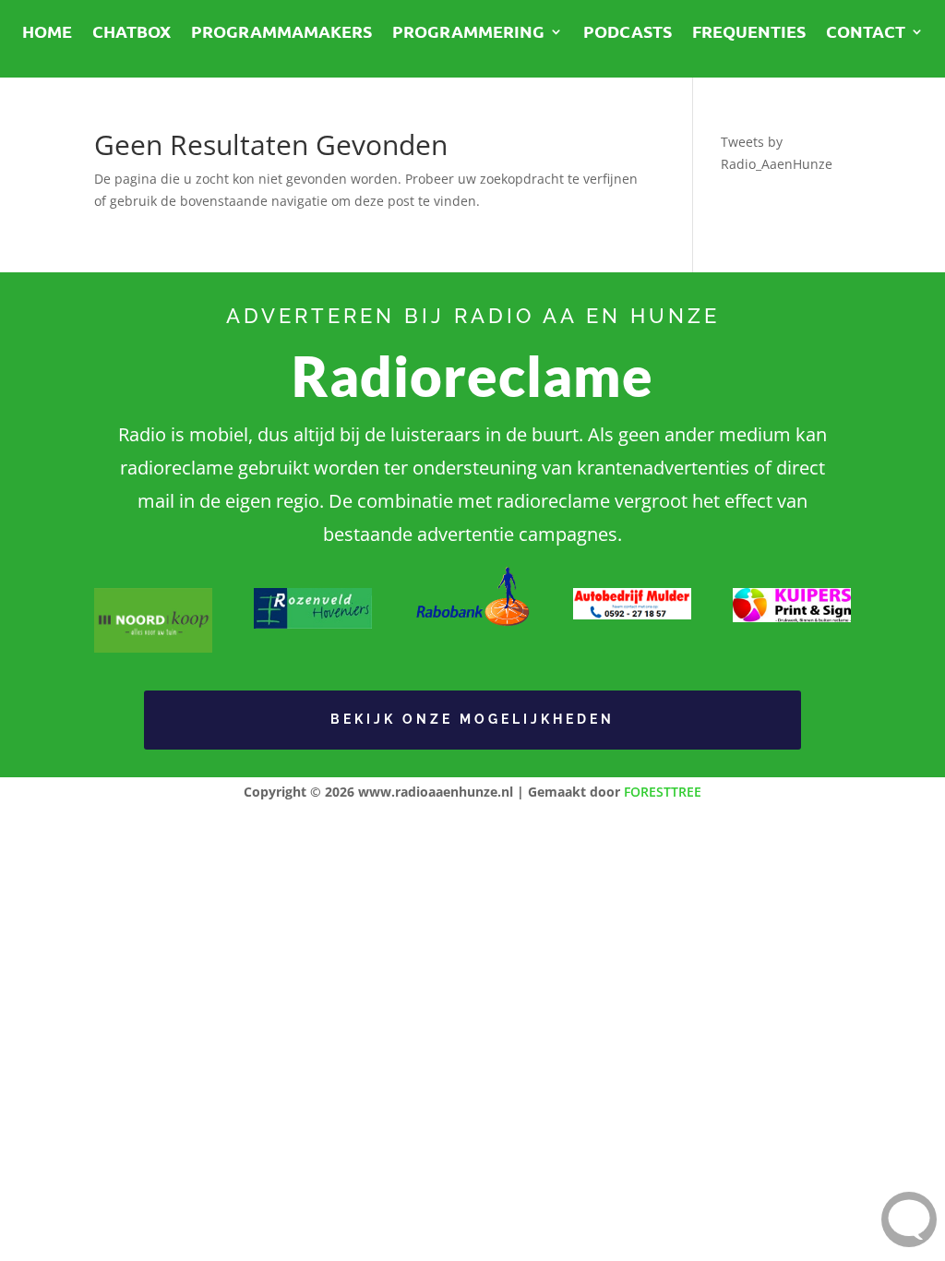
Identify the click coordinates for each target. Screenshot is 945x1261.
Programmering (468, 33)
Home (47, 33)
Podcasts (627, 33)
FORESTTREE (662, 791)
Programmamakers (281, 33)
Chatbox (131, 33)
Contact (865, 33)
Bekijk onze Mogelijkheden (472, 719)
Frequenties (749, 33)
